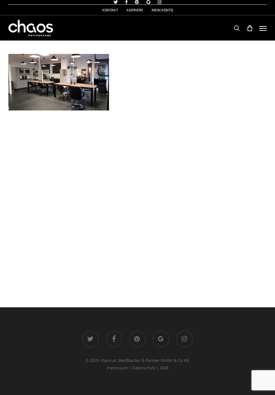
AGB (164, 368)
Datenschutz (144, 368)
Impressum (117, 368)
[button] (263, 28)
